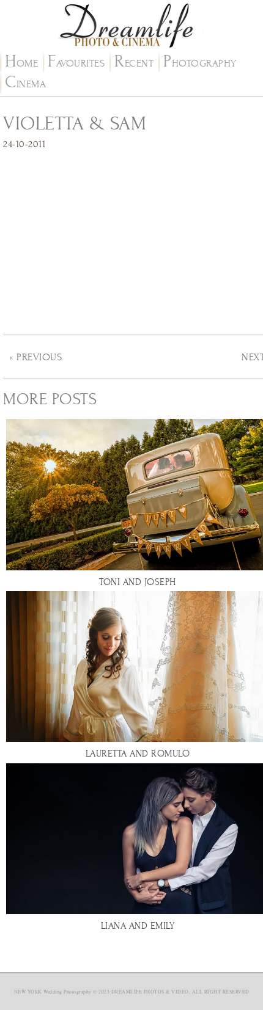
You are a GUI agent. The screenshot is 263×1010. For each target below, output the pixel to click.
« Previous (35, 357)
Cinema (25, 84)
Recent (134, 63)
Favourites (76, 63)
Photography (200, 63)
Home (21, 63)
